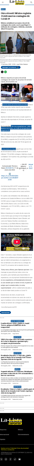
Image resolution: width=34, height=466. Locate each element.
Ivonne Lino (15, 383)
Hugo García (16, 333)
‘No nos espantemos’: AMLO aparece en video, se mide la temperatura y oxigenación (16, 128)
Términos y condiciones (7, 449)
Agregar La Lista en (9, 67)
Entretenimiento (17, 321)
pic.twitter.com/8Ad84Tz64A (9, 179)
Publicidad (14, 448)
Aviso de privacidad (22, 448)
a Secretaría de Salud (9, 149)
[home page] (17, 421)
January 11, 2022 (30, 166)
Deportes (17, 337)
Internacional (5, 312)
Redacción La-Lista (17, 349)
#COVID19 (9, 168)
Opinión (2, 439)
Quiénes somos (5, 448)
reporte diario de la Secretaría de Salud (15, 105)
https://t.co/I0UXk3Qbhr (9, 176)
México (3, 9)
